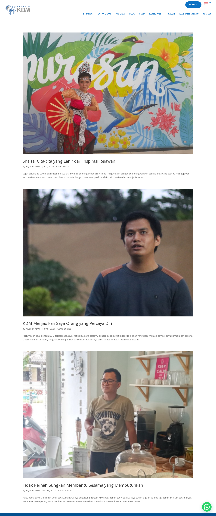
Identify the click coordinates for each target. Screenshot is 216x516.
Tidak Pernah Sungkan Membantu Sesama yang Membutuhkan (83, 485)
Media (142, 14)
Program (120, 14)
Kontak (207, 14)
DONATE (193, 4)
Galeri (171, 14)
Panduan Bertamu (189, 14)
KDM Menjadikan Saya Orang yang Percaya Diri (67, 323)
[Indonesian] (207, 4)
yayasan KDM (33, 166)
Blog (132, 14)
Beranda (87, 14)
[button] (207, 507)
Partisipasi (155, 14)
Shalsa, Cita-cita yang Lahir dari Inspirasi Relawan (69, 161)
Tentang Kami (103, 14)
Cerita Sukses (63, 166)
